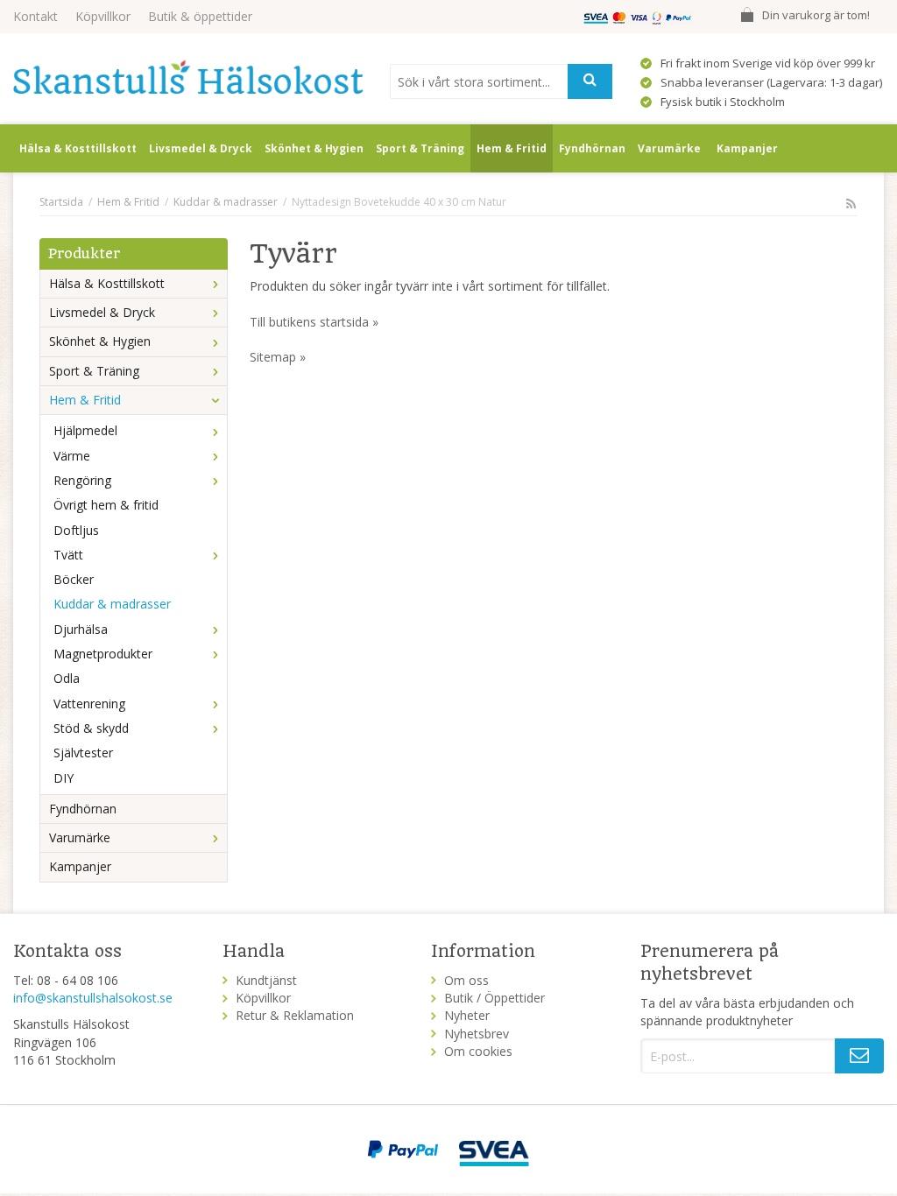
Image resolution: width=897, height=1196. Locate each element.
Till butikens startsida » (314, 321)
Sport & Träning (420, 148)
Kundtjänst (266, 980)
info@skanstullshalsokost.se (93, 997)
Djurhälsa (80, 629)
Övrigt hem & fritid (106, 504)
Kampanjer (747, 148)
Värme (71, 455)
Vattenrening (89, 703)
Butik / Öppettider (494, 997)
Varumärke (669, 148)
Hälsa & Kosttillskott (78, 148)
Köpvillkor (103, 16)
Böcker (73, 579)
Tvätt (68, 554)
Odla (66, 678)
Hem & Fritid (512, 148)
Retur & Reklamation (295, 1015)
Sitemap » (278, 356)
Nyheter (467, 1015)
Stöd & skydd (91, 728)
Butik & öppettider (200, 16)
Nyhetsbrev (476, 1033)
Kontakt (35, 16)
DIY (63, 778)
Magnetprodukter (102, 653)
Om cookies (478, 1051)
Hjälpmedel (85, 430)
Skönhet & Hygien (314, 148)
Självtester (83, 752)
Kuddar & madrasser (112, 603)
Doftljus (76, 530)
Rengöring (82, 480)
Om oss (466, 980)
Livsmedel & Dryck (200, 148)
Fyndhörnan (592, 148)
